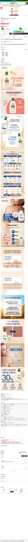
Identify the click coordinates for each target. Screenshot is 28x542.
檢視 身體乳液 (3, 476)
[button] (27, 3)
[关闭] (27, 540)
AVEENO (2, 17)
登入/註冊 (11, 491)
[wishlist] (6, 19)
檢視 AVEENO (3, 478)
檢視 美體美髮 (3, 474)
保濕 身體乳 (6, 55)
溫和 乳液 (3, 55)
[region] (14, 540)
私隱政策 (23, 541)
